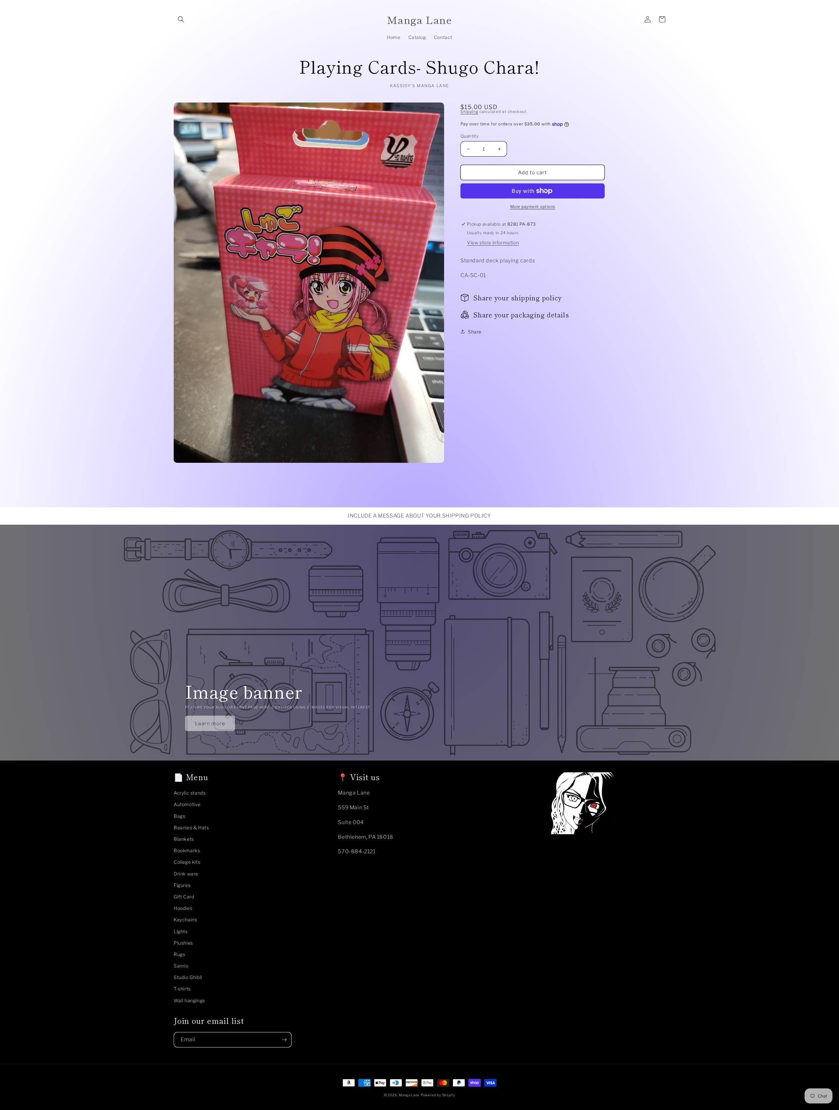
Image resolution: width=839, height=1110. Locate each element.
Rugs (179, 954)
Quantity (469, 136)
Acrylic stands (189, 793)
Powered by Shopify (438, 1095)
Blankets (184, 839)
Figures (182, 885)
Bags (179, 816)
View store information (493, 242)
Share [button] (474, 331)
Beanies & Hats (191, 827)
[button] (181, 19)
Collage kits (187, 862)
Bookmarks (187, 850)
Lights (181, 931)
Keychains (185, 919)
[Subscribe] (284, 1039)
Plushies (183, 943)
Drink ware (186, 873)
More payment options (532, 206)
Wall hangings (189, 1000)
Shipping (469, 111)
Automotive (187, 804)
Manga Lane (409, 1095)
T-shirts (182, 988)
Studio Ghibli (188, 977)
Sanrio (181, 966)
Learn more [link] (210, 723)
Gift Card (184, 896)
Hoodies (183, 908)
